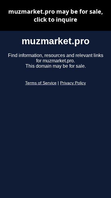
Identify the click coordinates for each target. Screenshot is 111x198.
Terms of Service (41, 83)
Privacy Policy (73, 83)
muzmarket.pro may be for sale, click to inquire (55, 15)
